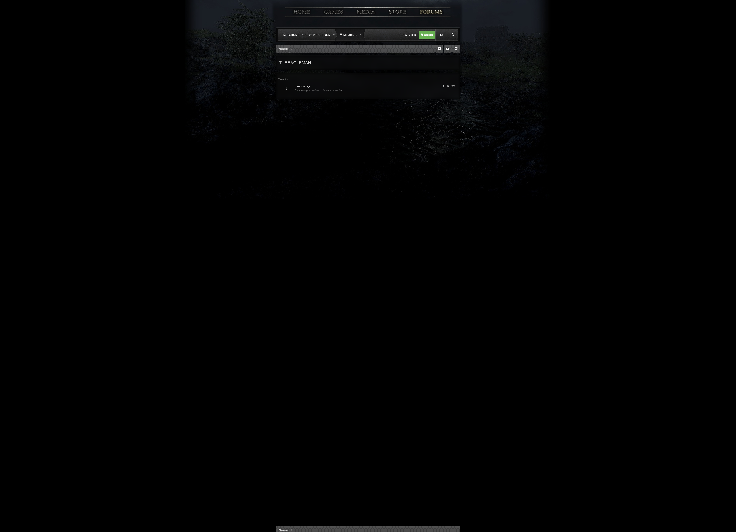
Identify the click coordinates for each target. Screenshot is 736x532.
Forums (293, 34)
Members (350, 34)
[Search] (452, 35)
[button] (303, 35)
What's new (321, 34)
